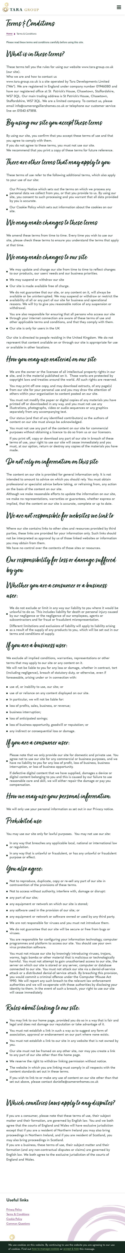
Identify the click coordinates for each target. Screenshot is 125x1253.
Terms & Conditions (17, 1214)
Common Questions (18, 1224)
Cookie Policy (14, 1219)
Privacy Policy (14, 1209)
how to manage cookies (45, 1248)
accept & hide (71, 1248)
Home (9, 34)
